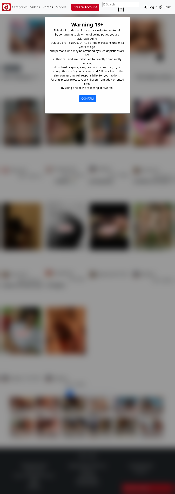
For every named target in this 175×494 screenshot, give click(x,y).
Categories (20, 7)
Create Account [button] (85, 7)
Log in (153, 7)
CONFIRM (87, 98)
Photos (48, 7)
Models (61, 7)
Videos (35, 7)
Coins (167, 7)
